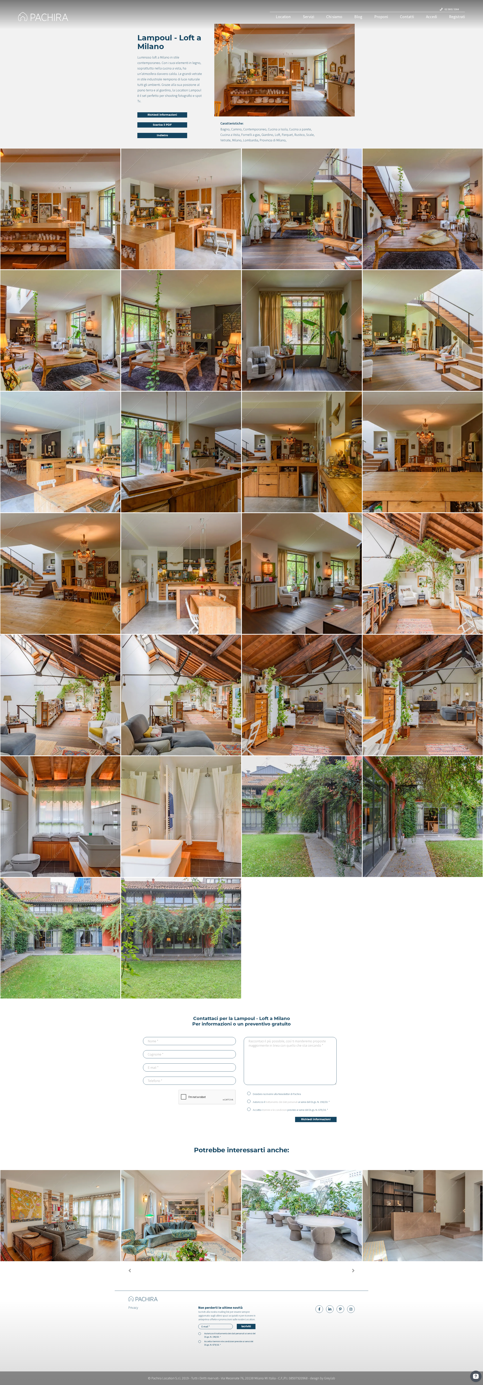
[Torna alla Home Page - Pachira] (103, 16)
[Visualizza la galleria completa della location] (60, 209)
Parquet (287, 134)
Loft (277, 134)
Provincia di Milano (273, 140)
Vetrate (225, 140)
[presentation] (129, 1270)
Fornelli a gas (250, 134)
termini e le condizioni (275, 1110)
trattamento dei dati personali (282, 1102)
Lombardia (250, 140)
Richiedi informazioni (162, 115)
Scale (310, 134)
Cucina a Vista (230, 134)
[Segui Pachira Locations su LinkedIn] (329, 1309)
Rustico (299, 134)
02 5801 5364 (451, 9)
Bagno (225, 129)
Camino (236, 129)
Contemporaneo (254, 129)
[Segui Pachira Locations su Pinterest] (340, 1309)
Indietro (162, 135)
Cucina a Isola (278, 129)
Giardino (267, 134)
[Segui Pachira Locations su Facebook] (319, 1309)
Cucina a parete (300, 129)
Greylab (329, 1378)
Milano (237, 140)
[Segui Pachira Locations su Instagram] (351, 1309)
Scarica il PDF (162, 125)
